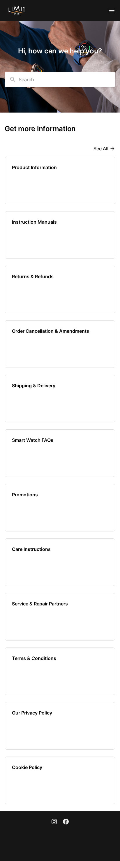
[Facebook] (65, 822)
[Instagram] (54, 822)
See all (100, 148)
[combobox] (60, 79)
